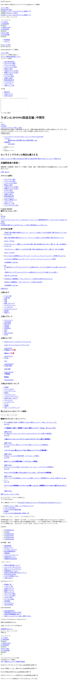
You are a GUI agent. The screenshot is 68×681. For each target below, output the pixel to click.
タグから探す (8, 74)
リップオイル (8, 307)
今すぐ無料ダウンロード (8, 661)
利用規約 (7, 553)
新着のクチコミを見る (11, 72)
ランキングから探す (10, 67)
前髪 (5, 299)
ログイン (7, 41)
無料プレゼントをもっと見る (10, 494)
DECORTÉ (7, 323)
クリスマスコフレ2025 (11, 205)
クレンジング (8, 400)
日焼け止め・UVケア (11, 398)
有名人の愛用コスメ (10, 199)
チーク (6, 404)
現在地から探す (5, 133)
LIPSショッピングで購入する (10, 158)
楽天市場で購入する (37, 158)
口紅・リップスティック (12, 407)
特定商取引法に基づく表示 (12, 612)
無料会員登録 (20, 661)
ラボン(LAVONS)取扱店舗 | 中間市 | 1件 (16, 513)
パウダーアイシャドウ (11, 396)
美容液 (6, 387)
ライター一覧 (8, 586)
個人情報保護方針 (10, 551)
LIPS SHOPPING (9, 61)
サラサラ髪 (7, 296)
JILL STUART (8, 333)
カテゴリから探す (10, 63)
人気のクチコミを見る (11, 70)
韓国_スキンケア (9, 303)
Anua (5, 330)
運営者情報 (7, 546)
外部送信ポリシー (10, 557)
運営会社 (7, 92)
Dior (5, 331)
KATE (6, 334)
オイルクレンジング (10, 309)
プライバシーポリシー (11, 555)
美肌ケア (7, 312)
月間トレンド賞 (9, 85)
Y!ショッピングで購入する (52, 158)
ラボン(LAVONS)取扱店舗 (12, 509)
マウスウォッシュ (10, 305)
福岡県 (6, 511)
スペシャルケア (9, 389)
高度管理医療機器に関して (12, 614)
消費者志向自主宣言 (10, 558)
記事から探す (8, 78)
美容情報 (7, 601)
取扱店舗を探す (9, 80)
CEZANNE (7, 322)
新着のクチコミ (9, 590)
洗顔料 (6, 405)
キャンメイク (8, 320)
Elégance (6, 325)
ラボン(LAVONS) (9, 507)
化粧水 (6, 393)
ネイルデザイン (9, 82)
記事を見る (4, 288)
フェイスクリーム (10, 391)
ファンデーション (10, 394)
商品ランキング (9, 592)
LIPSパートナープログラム (12, 569)
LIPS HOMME (8, 604)
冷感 (5, 301)
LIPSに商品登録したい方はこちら (37, 225)
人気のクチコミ (9, 588)
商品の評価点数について (12, 565)
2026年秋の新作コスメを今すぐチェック (13, 225)
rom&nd (6, 326)
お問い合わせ (8, 95)
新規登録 (7, 39)
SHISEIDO (7, 328)
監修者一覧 (7, 584)
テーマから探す (9, 76)
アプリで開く (5, 8)
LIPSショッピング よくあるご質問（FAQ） (18, 616)
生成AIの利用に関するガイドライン (15, 572)
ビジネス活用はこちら (11, 576)
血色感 (6, 311)
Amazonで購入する (25, 158)
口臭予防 (7, 298)
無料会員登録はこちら (13, 56)
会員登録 (3, 629)
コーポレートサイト (10, 549)
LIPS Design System (10, 574)
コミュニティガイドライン (12, 567)
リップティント (9, 402)
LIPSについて (8, 94)
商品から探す (8, 69)
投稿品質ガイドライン (11, 571)
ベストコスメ (8, 83)
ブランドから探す (10, 65)
